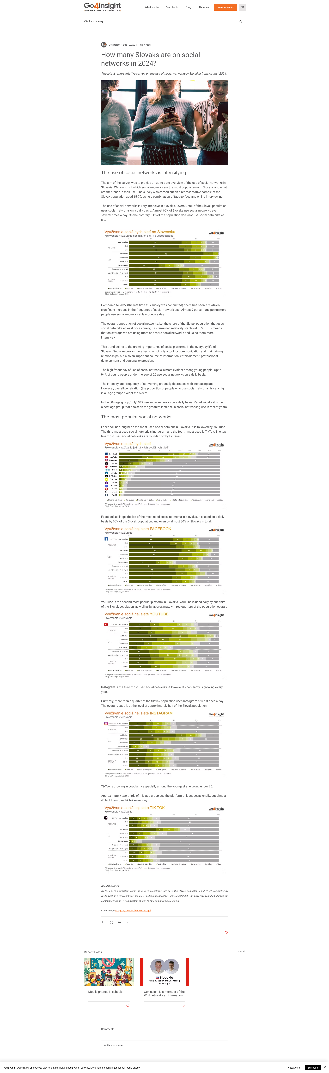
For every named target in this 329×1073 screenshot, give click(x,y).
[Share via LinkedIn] (119, 922)
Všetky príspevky (93, 21)
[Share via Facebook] (102, 922)
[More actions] (226, 45)
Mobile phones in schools (105, 991)
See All (241, 951)
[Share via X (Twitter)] (111, 922)
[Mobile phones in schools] (109, 972)
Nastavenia (294, 1067)
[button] (240, 21)
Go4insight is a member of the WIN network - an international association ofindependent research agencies (164, 993)
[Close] (325, 1067)
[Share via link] (128, 922)
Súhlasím (313, 1067)
